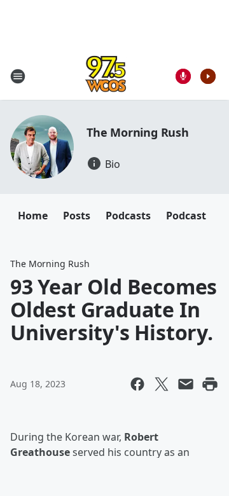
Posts (76, 216)
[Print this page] (210, 384)
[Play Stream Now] (208, 76)
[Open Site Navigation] (17, 76)
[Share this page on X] (161, 384)
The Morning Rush (138, 132)
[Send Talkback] (183, 76)
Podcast (186, 216)
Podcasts (128, 216)
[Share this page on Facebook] (137, 384)
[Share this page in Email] (186, 384)
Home (33, 216)
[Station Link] (106, 76)
